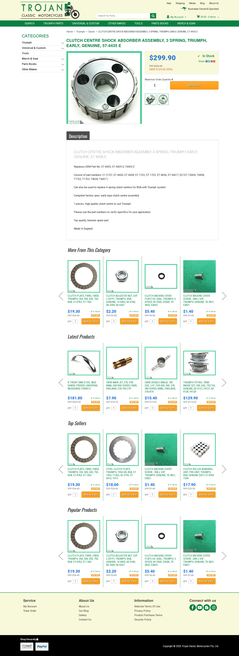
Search (29, 23)
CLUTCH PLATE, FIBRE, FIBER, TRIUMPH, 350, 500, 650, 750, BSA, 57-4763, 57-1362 (83, 299)
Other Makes (117, 23)
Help (169, 3)
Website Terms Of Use (147, 606)
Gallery (83, 615)
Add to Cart (194, 85)
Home (70, 31)
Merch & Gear (186, 23)
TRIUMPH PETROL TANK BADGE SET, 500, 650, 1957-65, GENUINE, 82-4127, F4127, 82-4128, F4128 (199, 387)
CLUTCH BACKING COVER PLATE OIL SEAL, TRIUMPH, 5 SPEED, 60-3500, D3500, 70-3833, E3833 (160, 300)
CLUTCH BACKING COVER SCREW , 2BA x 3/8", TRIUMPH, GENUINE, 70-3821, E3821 (198, 300)
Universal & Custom (85, 23)
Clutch (91, 31)
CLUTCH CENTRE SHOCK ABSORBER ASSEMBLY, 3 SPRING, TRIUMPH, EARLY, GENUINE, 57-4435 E (148, 31)
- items (208, 17)
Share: (202, 61)
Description (78, 136)
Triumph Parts (53, 23)
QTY (69, 321)
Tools (138, 23)
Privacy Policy (142, 610)
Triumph (80, 31)
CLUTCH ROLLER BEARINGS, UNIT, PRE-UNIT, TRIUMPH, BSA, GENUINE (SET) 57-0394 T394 (198, 474)
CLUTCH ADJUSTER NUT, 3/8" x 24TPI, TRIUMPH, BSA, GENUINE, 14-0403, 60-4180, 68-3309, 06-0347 (122, 300)
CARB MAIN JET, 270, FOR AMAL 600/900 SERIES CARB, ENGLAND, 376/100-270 (121, 385)
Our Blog (84, 610)
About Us (214, 3)
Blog (202, 3)
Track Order (29, 610)
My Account (30, 606)
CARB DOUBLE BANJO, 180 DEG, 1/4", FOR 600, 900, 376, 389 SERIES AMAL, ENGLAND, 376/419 (160, 387)
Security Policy (142, 619)
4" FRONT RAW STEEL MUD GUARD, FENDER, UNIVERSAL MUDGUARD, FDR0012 (83, 385)
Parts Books (160, 23)
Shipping (180, 3)
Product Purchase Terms (148, 615)
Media (192, 3)
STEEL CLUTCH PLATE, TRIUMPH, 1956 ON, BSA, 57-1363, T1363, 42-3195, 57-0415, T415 (121, 474)
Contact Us (85, 619)
